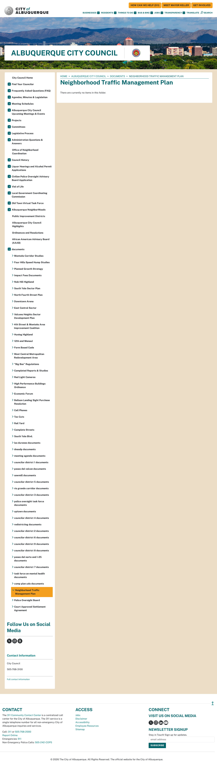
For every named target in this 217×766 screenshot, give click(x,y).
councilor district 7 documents (31, 567)
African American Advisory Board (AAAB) (30, 241)
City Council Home (22, 77)
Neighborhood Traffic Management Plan (27, 592)
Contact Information (21, 655)
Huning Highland (23, 334)
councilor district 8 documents (31, 550)
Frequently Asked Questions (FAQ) (31, 90)
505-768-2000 (23, 731)
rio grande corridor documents (31, 488)
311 (10, 731)
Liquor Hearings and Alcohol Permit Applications (32, 168)
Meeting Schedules (23, 103)
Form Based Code (24, 347)
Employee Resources (87, 725)
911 (19, 738)
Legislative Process (22, 133)
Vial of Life (18, 186)
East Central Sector (25, 308)
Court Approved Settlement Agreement (30, 608)
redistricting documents (27, 524)
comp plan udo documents (29, 583)
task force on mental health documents (29, 575)
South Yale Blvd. (23, 436)
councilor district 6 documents (31, 537)
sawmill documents (25, 475)
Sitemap (80, 729)
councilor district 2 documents (31, 531)
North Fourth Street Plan (28, 295)
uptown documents (25, 511)
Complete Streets (24, 429)
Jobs (157, 13)
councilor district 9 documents (31, 544)
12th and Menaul (23, 341)
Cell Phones (20, 410)
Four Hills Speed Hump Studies (32, 262)
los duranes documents (27, 442)
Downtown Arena (24, 301)
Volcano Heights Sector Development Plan (27, 316)
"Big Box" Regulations (26, 364)
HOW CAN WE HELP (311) (145, 5)
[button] (193, 13)
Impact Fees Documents (27, 275)
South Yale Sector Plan (27, 288)
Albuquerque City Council (88, 76)
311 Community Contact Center (24, 715)
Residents (107, 13)
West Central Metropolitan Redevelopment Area (29, 356)
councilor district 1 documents (31, 462)
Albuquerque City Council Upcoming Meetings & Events (28, 112)
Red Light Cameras (24, 377)
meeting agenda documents (29, 455)
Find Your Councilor (23, 84)
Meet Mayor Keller (176, 5)
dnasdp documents (25, 449)
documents (117, 76)
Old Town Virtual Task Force (28, 203)
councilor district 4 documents (31, 518)
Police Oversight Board (27, 600)
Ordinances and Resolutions (27, 232)
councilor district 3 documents (31, 495)
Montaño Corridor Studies (28, 255)
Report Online (10, 735)
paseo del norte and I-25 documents (28, 559)
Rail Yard (19, 423)
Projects (16, 120)
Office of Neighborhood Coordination (25, 152)
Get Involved (202, 5)
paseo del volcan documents (30, 468)
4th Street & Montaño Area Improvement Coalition (29, 326)
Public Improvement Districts (28, 216)
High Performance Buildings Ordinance (29, 385)
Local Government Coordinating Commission (29, 195)
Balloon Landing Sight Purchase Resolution (32, 402)
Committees (18, 126)
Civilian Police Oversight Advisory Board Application (30, 178)
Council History (20, 160)
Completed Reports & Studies (31, 370)
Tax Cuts (19, 416)
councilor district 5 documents (31, 481)
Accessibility (82, 722)
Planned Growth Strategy (28, 268)
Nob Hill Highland (24, 281)
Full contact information (18, 679)
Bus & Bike (144, 13)
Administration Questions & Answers (27, 141)
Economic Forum (23, 393)
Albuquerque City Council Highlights (26, 224)
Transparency (173, 13)
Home (63, 76)
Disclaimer (81, 718)
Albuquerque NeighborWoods (28, 209)
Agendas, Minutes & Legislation (29, 97)
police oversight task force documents (29, 503)
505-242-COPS (43, 742)
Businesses (89, 13)
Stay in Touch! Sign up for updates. (168, 734)
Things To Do (125, 13)
